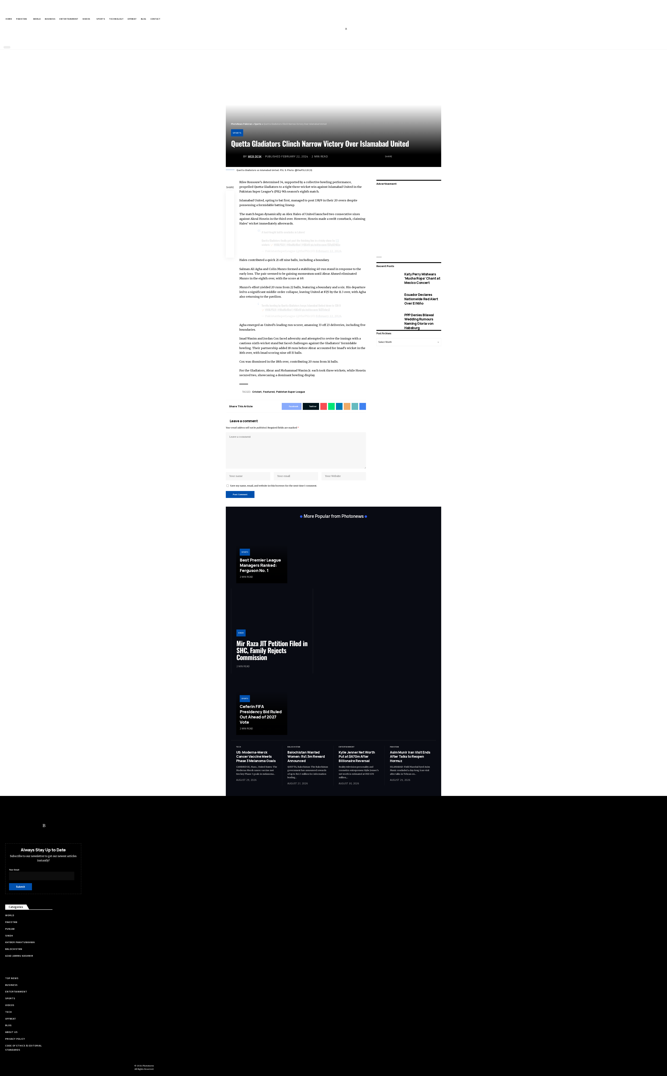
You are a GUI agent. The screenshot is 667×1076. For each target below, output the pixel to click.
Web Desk (255, 156)
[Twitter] (324, 29)
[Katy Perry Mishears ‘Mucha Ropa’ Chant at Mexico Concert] (387, 278)
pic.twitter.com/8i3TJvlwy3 (316, 310)
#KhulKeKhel (293, 245)
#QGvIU (306, 245)
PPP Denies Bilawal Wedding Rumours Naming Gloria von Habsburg (419, 321)
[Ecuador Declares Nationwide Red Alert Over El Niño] (387, 299)
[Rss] (346, 29)
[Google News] (335, 29)
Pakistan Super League (290, 391)
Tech (238, 747)
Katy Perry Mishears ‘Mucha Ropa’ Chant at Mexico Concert (422, 278)
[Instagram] (341, 29)
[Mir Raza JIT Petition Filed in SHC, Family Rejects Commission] (272, 615)
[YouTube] (330, 29)
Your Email (14, 869)
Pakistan (394, 747)
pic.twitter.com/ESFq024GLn (325, 245)
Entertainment (347, 747)
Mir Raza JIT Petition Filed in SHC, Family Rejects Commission (271, 650)
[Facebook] (319, 29)
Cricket (257, 391)
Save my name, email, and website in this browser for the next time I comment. (273, 485)
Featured (269, 391)
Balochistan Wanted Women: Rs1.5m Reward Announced (306, 756)
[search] (332, 40)
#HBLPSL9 (279, 245)
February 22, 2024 (329, 251)
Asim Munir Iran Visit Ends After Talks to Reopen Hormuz (410, 756)
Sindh (241, 633)
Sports (237, 132)
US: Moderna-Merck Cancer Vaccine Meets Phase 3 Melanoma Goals (255, 756)
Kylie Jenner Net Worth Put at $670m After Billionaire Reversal (357, 756)
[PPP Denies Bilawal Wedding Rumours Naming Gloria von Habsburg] (387, 321)
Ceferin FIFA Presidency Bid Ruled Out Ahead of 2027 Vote (261, 714)
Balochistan (293, 747)
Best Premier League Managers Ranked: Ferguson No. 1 (260, 565)
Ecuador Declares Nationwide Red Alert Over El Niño (421, 298)
